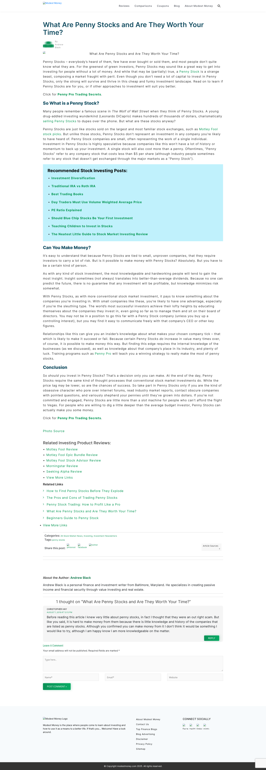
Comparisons (143, 5)
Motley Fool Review (62, 449)
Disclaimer (142, 739)
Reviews (124, 5)
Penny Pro (103, 353)
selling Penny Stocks (59, 121)
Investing (88, 536)
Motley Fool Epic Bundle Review (72, 455)
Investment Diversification (73, 178)
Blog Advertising (145, 734)
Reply (211, 638)
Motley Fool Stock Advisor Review (73, 460)
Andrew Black (80, 578)
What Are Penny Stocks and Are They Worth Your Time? (123, 28)
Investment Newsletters (105, 536)
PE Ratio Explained (66, 210)
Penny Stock (189, 71)
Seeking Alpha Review (64, 471)
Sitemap (140, 749)
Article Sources (210, 545)
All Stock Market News (71, 536)
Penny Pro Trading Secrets (79, 94)
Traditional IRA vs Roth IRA (73, 186)
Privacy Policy (144, 744)
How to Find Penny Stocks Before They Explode (85, 491)
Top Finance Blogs (146, 729)
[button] (219, 5)
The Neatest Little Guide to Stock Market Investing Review (99, 234)
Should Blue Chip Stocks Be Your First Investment (92, 218)
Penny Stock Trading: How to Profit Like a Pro (83, 504)
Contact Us (142, 724)
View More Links (60, 477)
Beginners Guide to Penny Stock (73, 518)
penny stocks (58, 540)
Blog (177, 5)
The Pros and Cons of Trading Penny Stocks (82, 498)
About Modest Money (199, 5)
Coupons (163, 5)
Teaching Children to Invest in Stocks (82, 226)
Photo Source (54, 431)
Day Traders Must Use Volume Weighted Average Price (96, 202)
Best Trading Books (67, 194)
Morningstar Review (62, 466)
